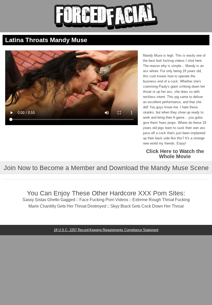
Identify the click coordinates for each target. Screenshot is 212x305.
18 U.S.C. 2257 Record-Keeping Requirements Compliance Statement (106, 230)
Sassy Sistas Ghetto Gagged (48, 199)
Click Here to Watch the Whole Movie (175, 153)
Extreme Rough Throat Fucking (161, 199)
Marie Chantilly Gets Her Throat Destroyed (67, 206)
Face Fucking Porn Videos (103, 199)
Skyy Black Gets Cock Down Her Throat (147, 206)
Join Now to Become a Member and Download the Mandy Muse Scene (106, 167)
